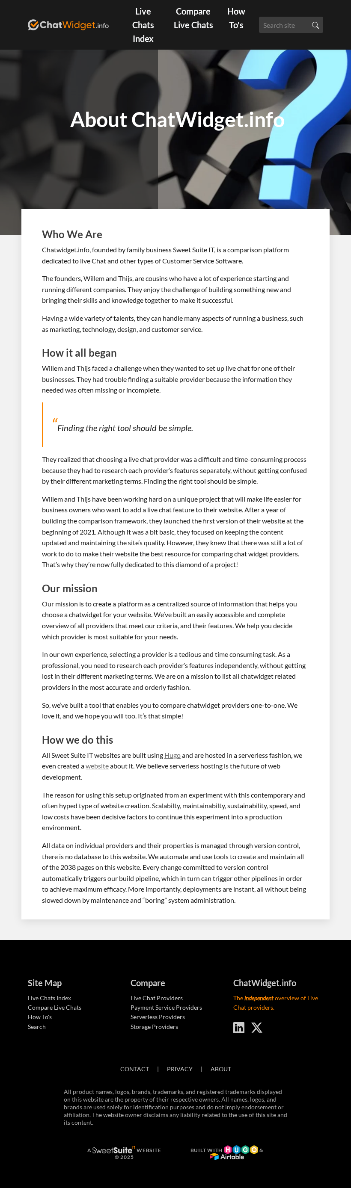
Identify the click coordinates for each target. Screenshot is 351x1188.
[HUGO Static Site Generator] (241, 1150)
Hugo (172, 755)
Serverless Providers (158, 1016)
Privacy (180, 1069)
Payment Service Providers (166, 1007)
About (221, 1069)
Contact (134, 1069)
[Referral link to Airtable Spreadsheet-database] (227, 1157)
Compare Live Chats (193, 18)
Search (37, 1026)
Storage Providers (154, 1026)
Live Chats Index (143, 25)
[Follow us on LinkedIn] (238, 1026)
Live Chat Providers (157, 998)
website (97, 766)
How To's (236, 18)
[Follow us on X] (256, 1026)
